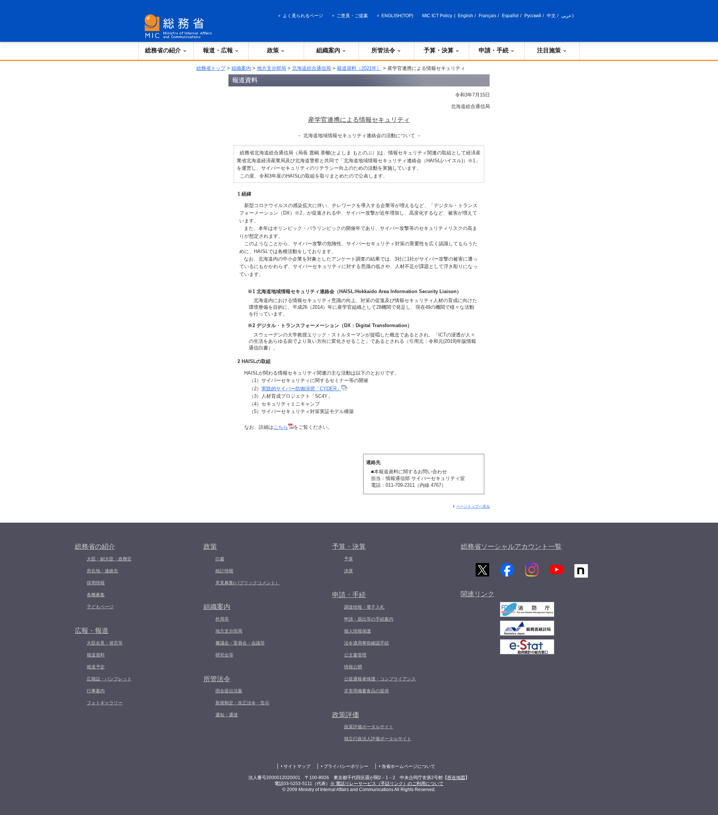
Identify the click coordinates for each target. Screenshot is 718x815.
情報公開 (353, 667)
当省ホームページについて (408, 766)
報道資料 (96, 655)
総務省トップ (210, 68)
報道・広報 (218, 50)
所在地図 (456, 777)
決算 (348, 570)
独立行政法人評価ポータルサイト (377, 738)
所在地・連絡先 (102, 570)
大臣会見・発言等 (105, 643)
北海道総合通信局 (311, 68)
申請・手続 (494, 50)
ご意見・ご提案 (352, 15)
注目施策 (549, 50)
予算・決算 (439, 50)
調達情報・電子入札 (364, 607)
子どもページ (100, 606)
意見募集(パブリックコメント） (247, 582)
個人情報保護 (357, 631)
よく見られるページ (303, 15)
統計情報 (224, 570)
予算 (348, 559)
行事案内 (96, 690)
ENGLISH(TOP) (397, 15)
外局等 (222, 619)
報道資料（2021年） (359, 68)
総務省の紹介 (163, 50)
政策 (273, 50)
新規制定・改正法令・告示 (242, 702)
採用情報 (96, 582)
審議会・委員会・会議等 (240, 643)
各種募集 (96, 594)
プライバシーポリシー (345, 766)
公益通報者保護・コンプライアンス (380, 679)
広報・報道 (91, 630)
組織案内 (328, 50)
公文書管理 (355, 655)
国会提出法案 (228, 690)
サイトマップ (296, 766)
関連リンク (477, 594)
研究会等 (224, 655)
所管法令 (383, 50)
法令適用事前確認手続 (366, 643)
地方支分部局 (271, 68)
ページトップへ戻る (473, 506)
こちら (280, 427)
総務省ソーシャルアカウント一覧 (511, 546)
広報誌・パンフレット (109, 679)
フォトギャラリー (105, 702)
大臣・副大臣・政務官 (109, 559)
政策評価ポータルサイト (368, 726)
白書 (219, 559)
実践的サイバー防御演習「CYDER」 (301, 388)
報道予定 (96, 667)
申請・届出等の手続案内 (368, 619)
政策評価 (345, 715)
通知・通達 (226, 714)
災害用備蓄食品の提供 (366, 690)
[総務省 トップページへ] (179, 26)
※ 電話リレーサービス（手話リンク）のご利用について (387, 783)
